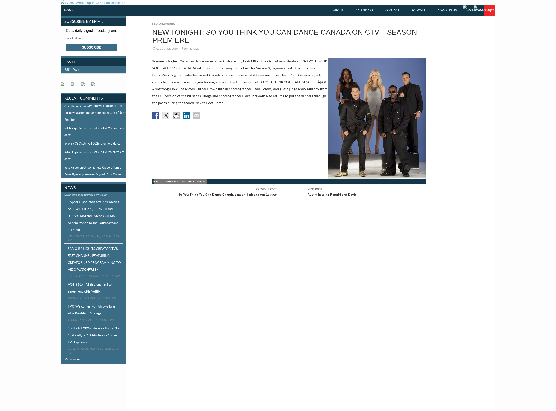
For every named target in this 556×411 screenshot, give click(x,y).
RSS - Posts (72, 69)
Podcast (418, 10)
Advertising (447, 10)
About (338, 10)
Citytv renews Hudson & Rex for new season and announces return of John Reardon (95, 113)
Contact (392, 10)
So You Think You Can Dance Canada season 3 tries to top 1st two (227, 192)
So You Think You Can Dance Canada (180, 181)
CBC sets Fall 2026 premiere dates (97, 143)
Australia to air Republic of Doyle (332, 192)
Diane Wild (191, 48)
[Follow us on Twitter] (74, 85)
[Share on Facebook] (155, 115)
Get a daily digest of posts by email (92, 31)
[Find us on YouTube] (84, 85)
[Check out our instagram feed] (94, 85)
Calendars (364, 10)
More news (72, 359)
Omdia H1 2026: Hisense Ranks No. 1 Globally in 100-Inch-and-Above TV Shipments (94, 335)
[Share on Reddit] (176, 115)
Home (68, 10)
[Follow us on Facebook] (64, 85)
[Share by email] (196, 115)
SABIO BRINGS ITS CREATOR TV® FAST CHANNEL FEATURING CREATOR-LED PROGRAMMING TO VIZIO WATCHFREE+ (94, 259)
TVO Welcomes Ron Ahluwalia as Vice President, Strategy (92, 310)
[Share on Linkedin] (186, 115)
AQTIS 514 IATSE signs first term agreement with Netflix (91, 288)
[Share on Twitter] (165, 115)
